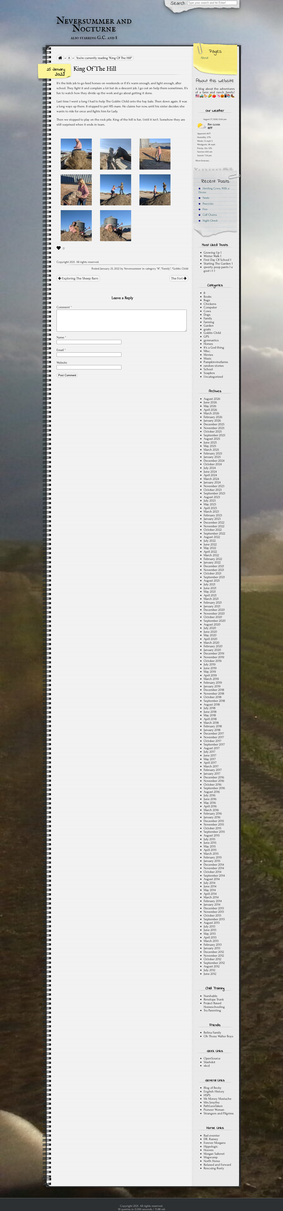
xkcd (207, 1065)
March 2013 (211, 941)
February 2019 (213, 682)
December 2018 (214, 690)
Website (62, 362)
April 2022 (210, 551)
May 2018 (210, 715)
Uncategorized (213, 377)
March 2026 (211, 413)
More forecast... (203, 160)
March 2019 (211, 679)
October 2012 (212, 959)
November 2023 (214, 486)
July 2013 (209, 926)
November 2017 (214, 737)
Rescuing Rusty (214, 1168)
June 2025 (210, 442)
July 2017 (209, 751)
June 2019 (210, 668)
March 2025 (211, 450)
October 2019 (212, 661)
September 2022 (214, 533)
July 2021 (209, 584)
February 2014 (213, 901)
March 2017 (211, 766)
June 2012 (210, 974)
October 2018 (212, 697)
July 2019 (209, 664)
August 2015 (212, 835)
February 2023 (213, 515)
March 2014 (211, 897)
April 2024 (210, 475)
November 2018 (214, 693)
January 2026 (212, 420)
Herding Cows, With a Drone (213, 190)
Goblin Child (180, 268)
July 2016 (209, 795)
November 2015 (214, 824)
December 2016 (214, 777)
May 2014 (210, 890)
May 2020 (210, 635)
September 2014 (214, 875)
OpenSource (212, 1058)
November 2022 (214, 526)
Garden (209, 325)
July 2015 (209, 839)
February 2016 (213, 813)
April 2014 (210, 894)
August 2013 (212, 923)
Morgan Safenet (214, 1154)
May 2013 (210, 934)
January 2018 (212, 730)
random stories (214, 366)
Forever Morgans (215, 1143)
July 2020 (210, 628)
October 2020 (213, 617)
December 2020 (214, 610)
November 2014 (214, 868)
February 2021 (213, 602)
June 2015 (210, 842)
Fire (204, 209)
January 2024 (212, 482)
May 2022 (210, 548)
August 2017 (212, 748)
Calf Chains (209, 215)
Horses (208, 344)
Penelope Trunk (214, 999)
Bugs (207, 300)
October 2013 (212, 915)
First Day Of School (216, 260)
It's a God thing (214, 347)
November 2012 (214, 955)
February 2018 (213, 726)
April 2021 (210, 595)
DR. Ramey (211, 1139)
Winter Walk (211, 256)
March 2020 (211, 642)
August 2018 (212, 704)
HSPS (207, 1095)
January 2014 (212, 904)
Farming (209, 322)
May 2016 (210, 803)
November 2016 (214, 781)
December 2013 (214, 908)
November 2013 (214, 912)
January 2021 (212, 606)
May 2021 (210, 591)
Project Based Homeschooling (214, 1005)
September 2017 (214, 744)
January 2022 (212, 562)
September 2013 (214, 919)
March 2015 (211, 853)
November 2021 (214, 570)
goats (207, 329)
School (208, 369)
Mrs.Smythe (212, 1102)
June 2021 (210, 588)
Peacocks (207, 203)
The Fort (177, 278)
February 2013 (213, 944)
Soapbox (209, 373)
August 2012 (212, 966)
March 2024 (211, 479)
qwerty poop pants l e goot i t (218, 269)
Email (61, 350)
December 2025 (214, 424)
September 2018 (214, 701)
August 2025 (212, 439)
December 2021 (214, 566)
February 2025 (213, 453)
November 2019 (214, 657)
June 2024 (210, 471)
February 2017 (213, 770)
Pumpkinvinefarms (216, 362)
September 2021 (214, 577)
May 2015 (210, 846)
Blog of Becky (212, 1088)
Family (166, 268)
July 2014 (209, 883)
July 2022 (210, 541)
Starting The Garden (217, 263)
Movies (208, 355)
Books (208, 296)
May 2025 (210, 446)
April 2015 (210, 850)
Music (208, 358)
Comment (64, 307)
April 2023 (210, 508)
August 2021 (212, 580)
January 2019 (212, 686)
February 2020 (213, 646)
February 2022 (213, 559)
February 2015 (213, 857)
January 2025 (212, 457)
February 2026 (213, 417)
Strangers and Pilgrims (219, 1113)
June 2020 (210, 632)
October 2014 (212, 872)
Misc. (207, 351)
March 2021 (211, 599)
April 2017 (210, 762)
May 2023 (210, 504)
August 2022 (212, 537)
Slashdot (209, 1062)
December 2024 (214, 460)
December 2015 (214, 821)
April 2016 (210, 806)
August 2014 (212, 879)
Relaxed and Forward (217, 1165)
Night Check (210, 220)
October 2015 (212, 828)
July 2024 (210, 468)
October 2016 (212, 784)
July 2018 (209, 708)
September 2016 (214, 788)
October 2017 (212, 741)
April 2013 (210, 937)
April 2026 (210, 410)
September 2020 (215, 621)
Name (61, 337)
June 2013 (210, 930)
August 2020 (212, 624)
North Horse (212, 1161)
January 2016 (212, 817)
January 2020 (212, 650)
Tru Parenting (212, 1010)
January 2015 (212, 861)
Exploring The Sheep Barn (79, 278)
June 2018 (210, 712)
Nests (205, 198)
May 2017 (210, 759)
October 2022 (213, 530)
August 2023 (212, 497)
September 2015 (214, 832)
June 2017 (210, 755)
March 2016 (211, 810)
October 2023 (213, 490)
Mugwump (211, 1157)
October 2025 (213, 431)
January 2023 (212, 519)
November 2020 (214, 613)
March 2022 (211, 555)
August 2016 (212, 792)
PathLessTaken (213, 1106)
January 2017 (212, 773)
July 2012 (209, 970)
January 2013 (212, 948)
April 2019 (210, 675)
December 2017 (214, 733)
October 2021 (212, 573)
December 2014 (214, 864)
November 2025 (214, 428)
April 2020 (210, 639)
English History (214, 1091)
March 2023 (211, 511)
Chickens (210, 304)
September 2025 (214, 435)
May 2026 (210, 406)
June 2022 (210, 544)
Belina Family (212, 1032)
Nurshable (210, 996)
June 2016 (210, 799)
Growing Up (212, 252)
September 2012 (214, 963)
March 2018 (211, 723)
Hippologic (211, 1146)
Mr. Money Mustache (217, 1099)
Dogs (207, 314)
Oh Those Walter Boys (218, 1036)
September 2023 (214, 493)
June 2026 (210, 402)
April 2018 (210, 719)
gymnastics (211, 340)
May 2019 (210, 671)
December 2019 (214, 653)
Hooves (209, 1150)
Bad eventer (212, 1135)
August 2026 (212, 399)
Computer (210, 307)
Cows (207, 311)
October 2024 (213, 464)
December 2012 (214, 952)
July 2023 (210, 500)
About (204, 58)
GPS (206, 336)
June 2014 (210, 886)
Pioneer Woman (214, 1110)
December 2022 (214, 522)
